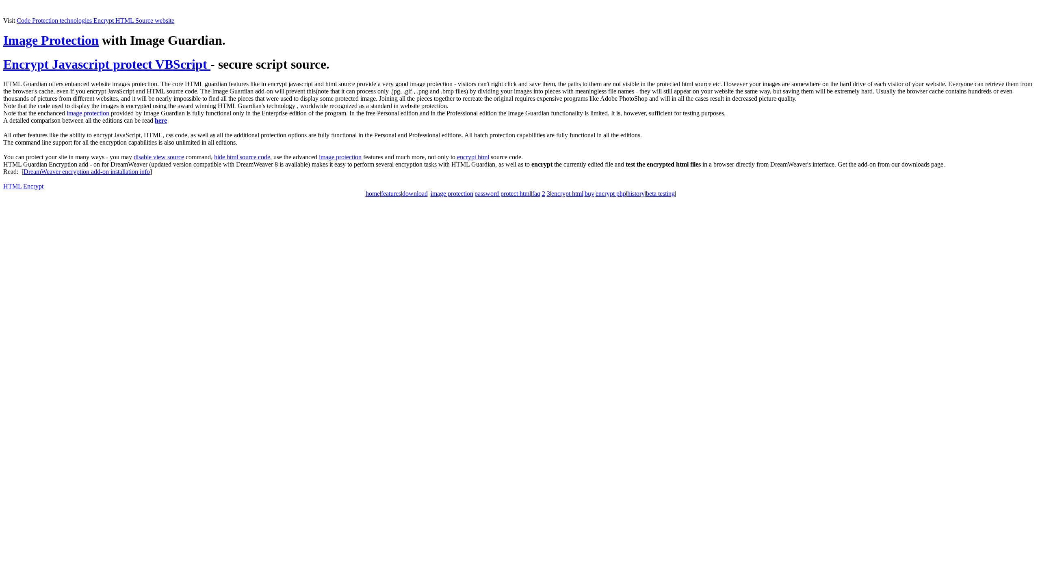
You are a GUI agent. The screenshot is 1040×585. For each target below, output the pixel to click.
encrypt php (611, 193)
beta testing (660, 193)
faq (536, 193)
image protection (88, 113)
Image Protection (51, 40)
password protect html (502, 193)
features (391, 193)
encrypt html (473, 157)
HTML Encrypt (23, 186)
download (415, 193)
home (373, 193)
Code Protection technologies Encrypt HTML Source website (95, 20)
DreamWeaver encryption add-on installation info (87, 171)
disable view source (159, 157)
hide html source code (242, 157)
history (636, 193)
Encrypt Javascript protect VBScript (106, 64)
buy (589, 193)
